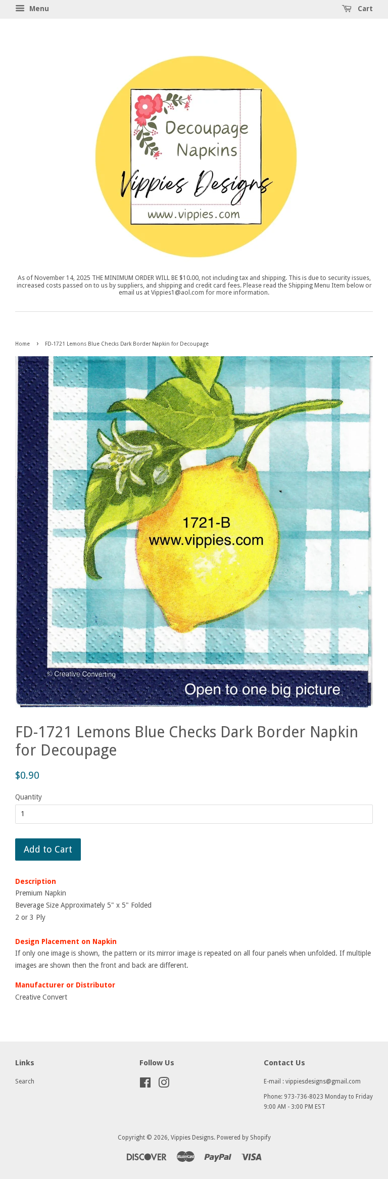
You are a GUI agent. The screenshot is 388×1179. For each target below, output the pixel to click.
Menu (38, 9)
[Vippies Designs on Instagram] (163, 1085)
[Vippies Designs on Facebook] (145, 1085)
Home (22, 344)
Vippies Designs (192, 1137)
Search (24, 1081)
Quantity (28, 797)
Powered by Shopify (244, 1137)
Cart (364, 9)
